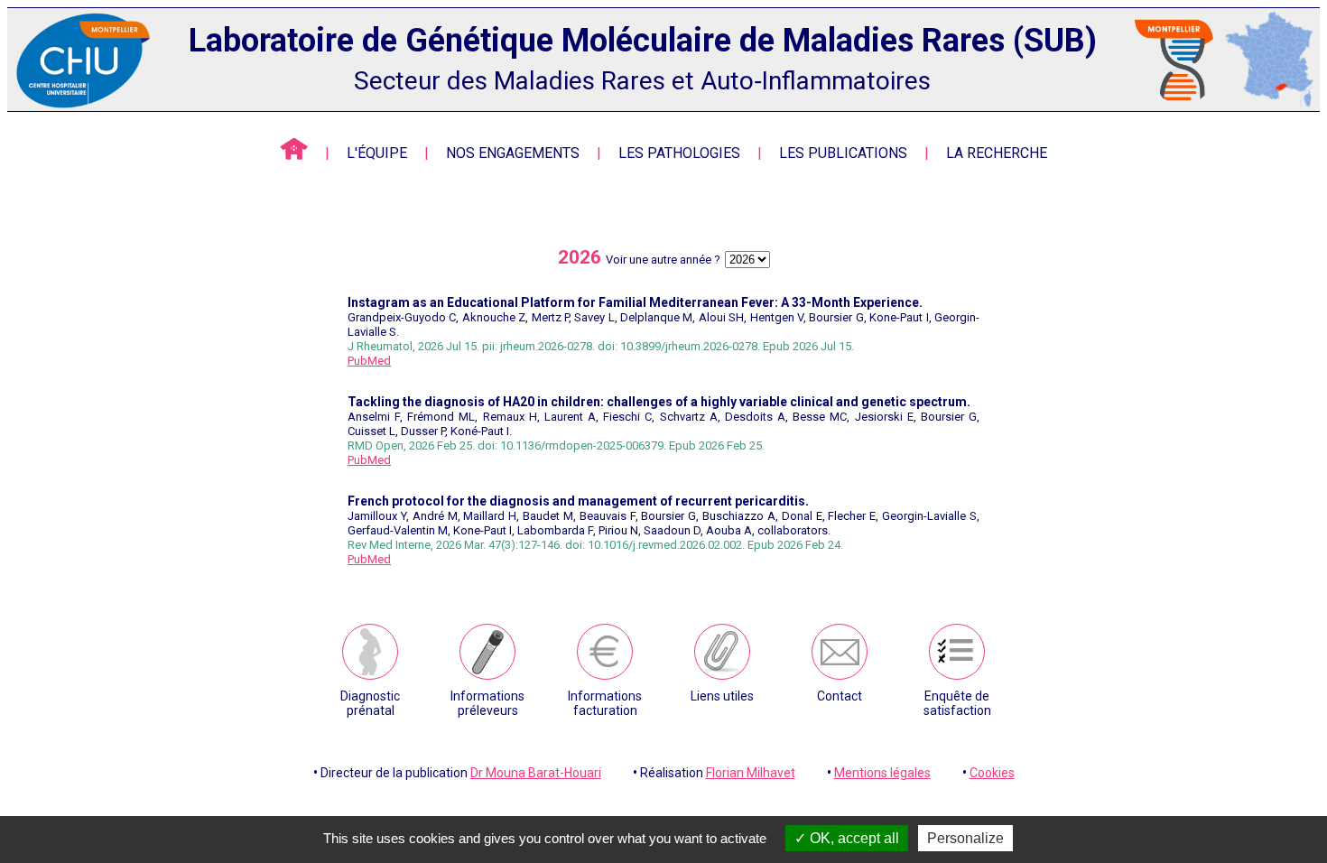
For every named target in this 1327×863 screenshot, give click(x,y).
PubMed (369, 360)
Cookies (992, 773)
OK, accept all (852, 838)
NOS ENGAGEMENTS (513, 153)
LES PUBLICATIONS (843, 153)
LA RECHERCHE (996, 153)
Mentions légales (882, 773)
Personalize (965, 838)
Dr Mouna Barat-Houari (535, 773)
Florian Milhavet (750, 773)
